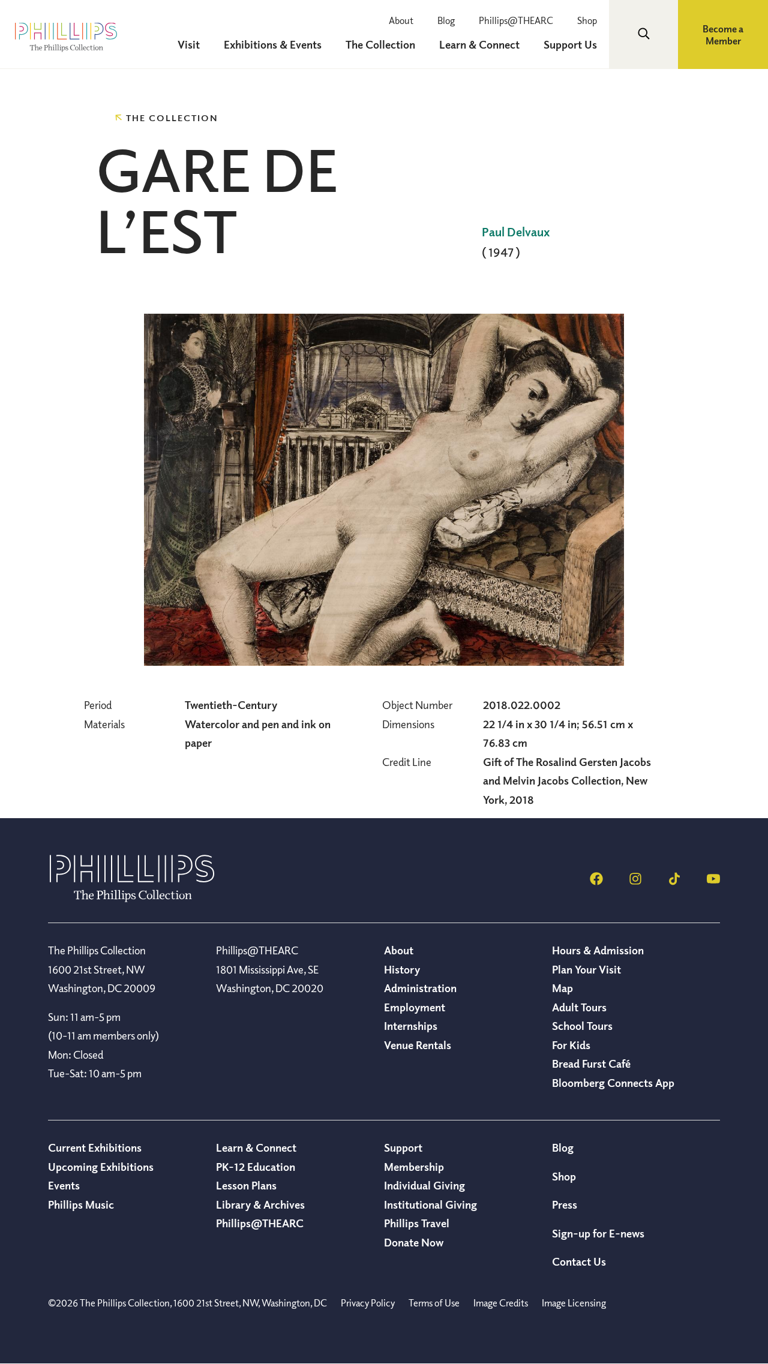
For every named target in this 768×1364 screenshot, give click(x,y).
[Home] (132, 899)
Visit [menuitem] (189, 44)
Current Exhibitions (95, 1147)
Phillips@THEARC (516, 20)
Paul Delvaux (516, 231)
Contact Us (579, 1261)
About (401, 20)
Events (64, 1185)
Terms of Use (434, 1303)
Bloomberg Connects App (613, 1082)
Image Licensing (574, 1303)
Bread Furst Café (591, 1063)
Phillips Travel (416, 1223)
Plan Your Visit (586, 969)
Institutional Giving (430, 1204)
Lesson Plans (246, 1185)
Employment (414, 1007)
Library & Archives (260, 1204)
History (402, 969)
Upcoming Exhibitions (101, 1166)
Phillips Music (81, 1204)
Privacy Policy (368, 1303)
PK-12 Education (255, 1166)
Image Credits (500, 1303)
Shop (587, 20)
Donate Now (413, 1242)
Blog (446, 20)
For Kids (571, 1044)
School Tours (582, 1025)
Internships (410, 1025)
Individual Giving (424, 1185)
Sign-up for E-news (598, 1233)
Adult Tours (579, 1007)
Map (562, 988)
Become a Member (723, 35)
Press (564, 1204)
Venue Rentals (417, 1044)
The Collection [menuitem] (380, 44)
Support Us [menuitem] (570, 44)
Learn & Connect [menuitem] (479, 44)
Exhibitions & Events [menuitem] (273, 44)
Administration (420, 988)
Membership (414, 1166)
